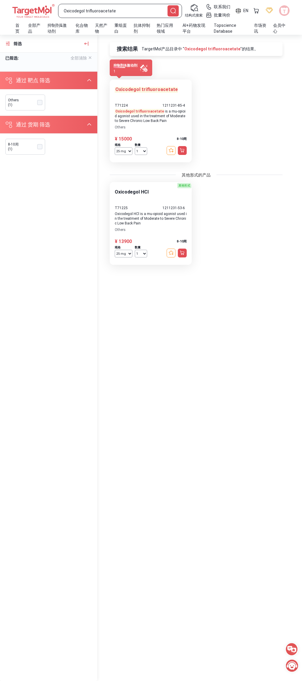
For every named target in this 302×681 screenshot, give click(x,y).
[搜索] (173, 10)
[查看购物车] (256, 10)
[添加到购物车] (182, 150)
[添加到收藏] (171, 150)
